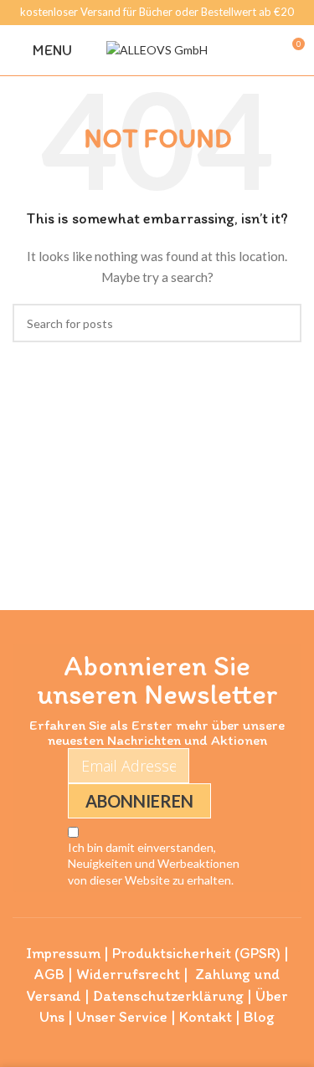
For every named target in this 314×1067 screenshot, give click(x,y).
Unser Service (121, 1017)
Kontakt (205, 1017)
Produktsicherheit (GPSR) (196, 953)
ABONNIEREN (139, 801)
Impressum (63, 953)
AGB (49, 974)
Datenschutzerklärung (168, 996)
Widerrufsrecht (128, 974)
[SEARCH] (282, 323)
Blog (259, 1017)
